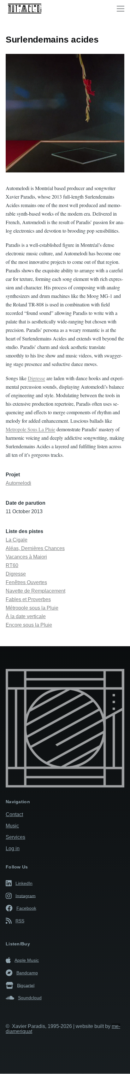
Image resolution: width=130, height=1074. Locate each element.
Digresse (36, 378)
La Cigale (16, 540)
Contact (14, 814)
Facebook (26, 908)
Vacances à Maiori (26, 557)
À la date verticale (26, 616)
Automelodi (18, 483)
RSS (19, 920)
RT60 (12, 565)
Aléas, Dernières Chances (35, 548)
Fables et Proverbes (28, 599)
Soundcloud (30, 997)
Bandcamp (27, 972)
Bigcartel (25, 985)
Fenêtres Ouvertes (26, 582)
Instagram (25, 895)
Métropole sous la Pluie (32, 608)
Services (15, 837)
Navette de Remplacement (35, 591)
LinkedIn (23, 883)
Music (12, 825)
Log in (13, 848)
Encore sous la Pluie (29, 625)
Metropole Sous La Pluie (30, 429)
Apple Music (27, 960)
